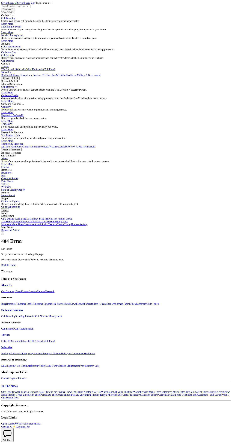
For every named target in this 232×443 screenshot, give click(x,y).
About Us (6, 285)
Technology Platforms (12, 143)
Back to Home (8, 265)
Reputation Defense (12, 115)
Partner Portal (8, 195)
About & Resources (11, 150)
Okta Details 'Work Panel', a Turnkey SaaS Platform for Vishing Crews (36, 218)
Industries (6, 72)
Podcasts (88, 303)
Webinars (6, 187)
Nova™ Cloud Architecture (81, 146)
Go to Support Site (10, 206)
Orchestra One (8, 52)
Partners (41, 291)
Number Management (12, 35)
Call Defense (7, 60)
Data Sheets (7, 181)
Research (49, 291)
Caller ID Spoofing (35, 69)
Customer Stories (9, 178)
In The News (9, 386)
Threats (5, 66)
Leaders (33, 291)
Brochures (6, 172)
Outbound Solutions (12, 310)
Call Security (7, 55)
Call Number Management (48, 316)
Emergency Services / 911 (34, 75)
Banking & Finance (11, 75)
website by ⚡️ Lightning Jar (15, 426)
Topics (126, 303)
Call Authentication (11, 46)
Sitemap (119, 303)
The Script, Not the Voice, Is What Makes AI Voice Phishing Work (34, 221)
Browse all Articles (10, 230)
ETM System (8, 365)
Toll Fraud (50, 69)
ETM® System (8, 146)
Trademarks (35, 423)
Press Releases (100, 303)
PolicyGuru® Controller (28, 146)
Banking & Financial (11, 353)
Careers (5, 167)
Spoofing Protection (11, 26)
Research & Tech (10, 78)
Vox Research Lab (10, 135)
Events (66, 303)
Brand (19, 291)
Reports (111, 303)
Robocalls (20, 69)
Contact (6, 106)
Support (14, 378)
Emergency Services (32, 353)
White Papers (152, 303)
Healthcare (71, 75)
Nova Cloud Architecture (27, 365)
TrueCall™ (6, 123)
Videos (4, 184)
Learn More (7, 23)
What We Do (8, 9)
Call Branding (8, 18)
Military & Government (89, 75)
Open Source (7, 423)
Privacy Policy (21, 423)
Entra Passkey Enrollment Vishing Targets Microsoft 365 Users (96, 394)
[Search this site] (2, 233)
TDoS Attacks (8, 69)
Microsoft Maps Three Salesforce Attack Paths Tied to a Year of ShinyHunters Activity (44, 224)
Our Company (8, 291)
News (5, 210)
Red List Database (71, 365)
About (4, 158)
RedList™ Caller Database (54, 146)
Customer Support (10, 201)
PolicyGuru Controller (51, 365)
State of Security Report (13, 189)
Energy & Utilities (51, 353)
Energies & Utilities (56, 75)
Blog (3, 175)
